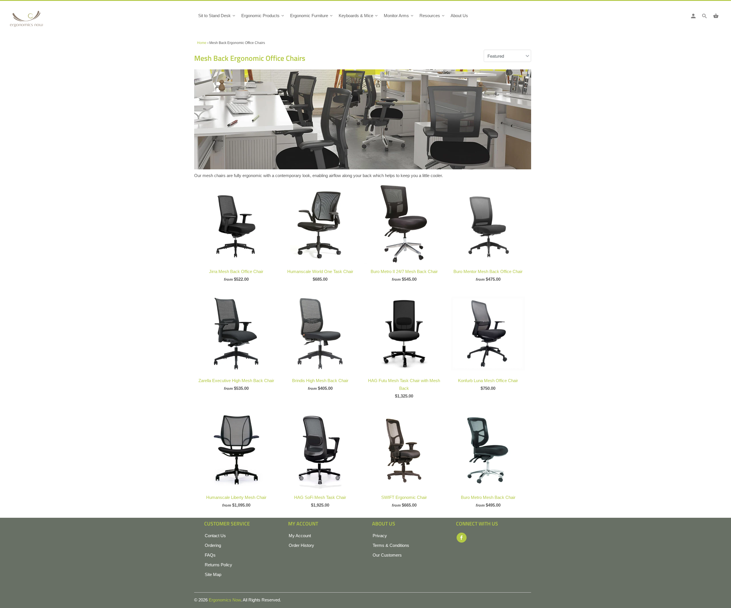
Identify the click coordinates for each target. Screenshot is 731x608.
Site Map (213, 574)
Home (201, 43)
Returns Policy (218, 564)
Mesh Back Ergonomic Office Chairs (249, 58)
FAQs (210, 555)
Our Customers (387, 555)
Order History (301, 545)
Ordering (213, 545)
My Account (300, 535)
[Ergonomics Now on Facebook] (462, 538)
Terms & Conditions (391, 545)
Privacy (380, 535)
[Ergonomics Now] (35, 21)
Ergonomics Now (225, 599)
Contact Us (215, 535)
